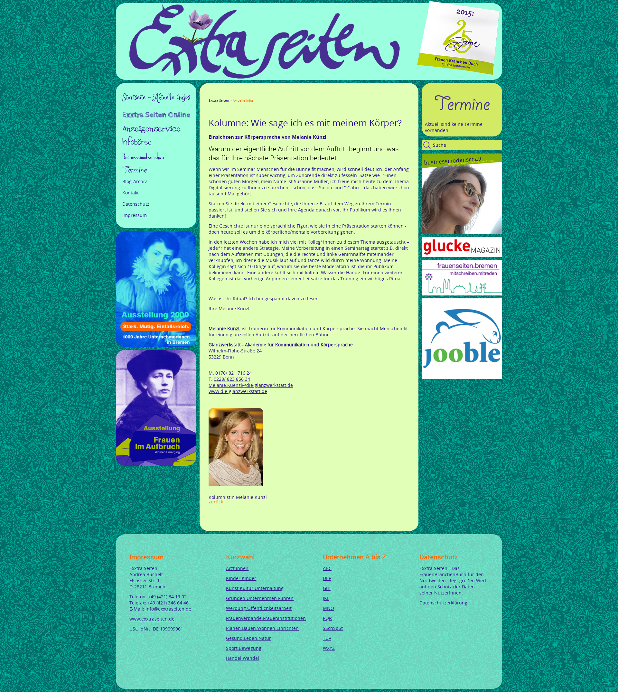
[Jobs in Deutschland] (462, 377)
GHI (327, 588)
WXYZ (329, 648)
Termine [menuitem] (134, 170)
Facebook (211, 94)
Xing (242, 94)
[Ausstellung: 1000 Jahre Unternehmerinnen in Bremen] (156, 345)
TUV (327, 638)
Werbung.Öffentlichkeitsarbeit (259, 608)
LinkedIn (234, 94)
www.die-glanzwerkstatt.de (238, 391)
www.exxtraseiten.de (151, 619)
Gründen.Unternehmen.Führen (260, 598)
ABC (327, 568)
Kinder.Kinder (241, 578)
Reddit (265, 94)
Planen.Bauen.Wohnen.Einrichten (262, 628)
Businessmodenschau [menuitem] (143, 156)
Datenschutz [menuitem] (135, 204)
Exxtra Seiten (219, 100)
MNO (328, 608)
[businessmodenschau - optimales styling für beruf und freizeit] (462, 232)
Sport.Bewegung (243, 648)
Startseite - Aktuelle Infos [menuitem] (156, 97)
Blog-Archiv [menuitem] (134, 181)
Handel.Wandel (242, 658)
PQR (327, 618)
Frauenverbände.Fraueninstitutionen (266, 618)
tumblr (257, 94)
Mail (249, 94)
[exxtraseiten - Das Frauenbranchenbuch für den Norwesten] (264, 77)
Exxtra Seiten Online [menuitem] (156, 115)
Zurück (216, 502)
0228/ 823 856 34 (232, 379)
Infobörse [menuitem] (136, 142)
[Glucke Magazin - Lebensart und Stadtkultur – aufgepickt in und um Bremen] (462, 255)
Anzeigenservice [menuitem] (151, 129)
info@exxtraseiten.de (168, 609)
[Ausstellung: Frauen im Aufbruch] (156, 464)
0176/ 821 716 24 (233, 373)
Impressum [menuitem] (134, 215)
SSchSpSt (333, 628)
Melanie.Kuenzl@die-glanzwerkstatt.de (251, 385)
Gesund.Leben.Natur (248, 638)
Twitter (218, 94)
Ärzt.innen (237, 568)
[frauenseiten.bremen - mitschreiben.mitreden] (462, 294)
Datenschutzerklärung (443, 603)
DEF (327, 578)
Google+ (226, 94)
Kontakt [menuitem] (130, 193)
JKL (326, 598)
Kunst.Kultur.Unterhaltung (255, 588)
